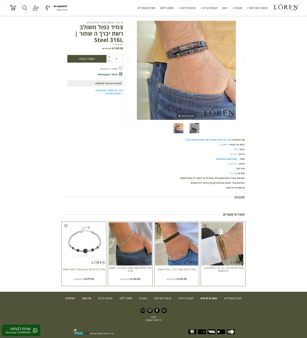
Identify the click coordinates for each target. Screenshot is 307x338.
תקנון (153, 316)
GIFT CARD (166, 8)
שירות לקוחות (62, 10)
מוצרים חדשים (208, 298)
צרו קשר (86, 298)
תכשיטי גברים (209, 8)
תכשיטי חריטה (188, 8)
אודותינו (70, 298)
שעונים (238, 8)
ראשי (225, 8)
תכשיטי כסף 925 (258, 8)
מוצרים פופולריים (146, 8)
